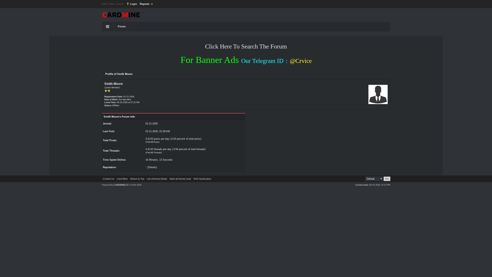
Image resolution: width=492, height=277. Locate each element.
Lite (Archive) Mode (157, 179)
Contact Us (108, 179)
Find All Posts (152, 142)
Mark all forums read (180, 179)
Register (145, 4)
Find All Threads (153, 152)
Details (152, 167)
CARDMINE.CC (121, 185)
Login (133, 4)
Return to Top (137, 179)
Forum (122, 26)
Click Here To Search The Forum (246, 46)
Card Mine (122, 179)
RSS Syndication (202, 179)
